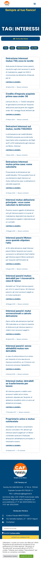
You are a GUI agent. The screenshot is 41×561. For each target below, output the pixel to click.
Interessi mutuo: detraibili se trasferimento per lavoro (20, 383)
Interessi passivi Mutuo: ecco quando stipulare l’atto (19, 240)
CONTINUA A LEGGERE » (13, 82)
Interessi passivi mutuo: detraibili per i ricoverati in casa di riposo (20, 278)
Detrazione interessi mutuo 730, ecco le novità (19, 59)
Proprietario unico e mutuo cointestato (20, 420)
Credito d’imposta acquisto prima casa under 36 (20, 95)
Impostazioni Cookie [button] (10, 556)
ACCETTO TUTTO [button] (26, 556)
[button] (34, 3)
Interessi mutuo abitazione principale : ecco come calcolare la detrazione (20, 202)
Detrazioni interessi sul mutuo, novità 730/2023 (19, 127)
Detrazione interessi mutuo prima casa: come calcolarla (19, 164)
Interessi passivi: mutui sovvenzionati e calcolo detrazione (18, 313)
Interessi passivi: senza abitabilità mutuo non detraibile (18, 348)
